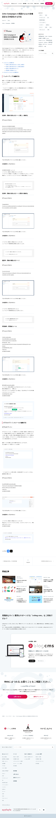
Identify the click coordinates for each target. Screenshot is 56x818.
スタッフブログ (30, 3)
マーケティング (42, 17)
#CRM (43, 38)
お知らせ (47, 24)
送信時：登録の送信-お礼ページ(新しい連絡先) (15, 64)
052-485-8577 (17, 810)
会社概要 (3, 763)
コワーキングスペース (39, 761)
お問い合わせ (49, 3)
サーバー (40, 27)
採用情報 (42, 3)
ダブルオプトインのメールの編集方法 (11, 72)
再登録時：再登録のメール (11, 70)
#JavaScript (49, 40)
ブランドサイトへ (41, 660)
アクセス (3, 765)
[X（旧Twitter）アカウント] (40, 810)
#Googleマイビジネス (42, 40)
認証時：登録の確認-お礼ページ (12, 68)
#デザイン (41, 46)
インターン (41, 24)
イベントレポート (42, 22)
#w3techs (46, 42)
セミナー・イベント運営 (17, 763)
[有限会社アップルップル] (6, 3)
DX (48, 17)
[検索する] (53, 53)
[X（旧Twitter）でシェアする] (11, 551)
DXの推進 (15, 765)
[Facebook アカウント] (43, 810)
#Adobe (46, 36)
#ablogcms (41, 36)
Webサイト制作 (16, 756)
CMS (46, 27)
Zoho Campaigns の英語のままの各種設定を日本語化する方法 (27, 716)
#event (47, 38)
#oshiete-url (41, 42)
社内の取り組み (5, 782)
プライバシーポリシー (6, 804)
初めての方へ (36, 3)
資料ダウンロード (38, 696)
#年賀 (45, 46)
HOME (3, 716)
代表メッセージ (5, 761)
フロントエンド (42, 29)
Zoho (9, 20)
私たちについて (14, 3)
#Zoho (3, 23)
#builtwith (50, 36)
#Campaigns (8, 23)
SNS (48, 29)
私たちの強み (4, 756)
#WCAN (50, 42)
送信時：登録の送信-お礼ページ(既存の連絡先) (15, 66)
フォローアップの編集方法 (9, 62)
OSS (46, 15)
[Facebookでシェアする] (8, 551)
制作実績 (24, 3)
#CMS (40, 38)
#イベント (45, 44)
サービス (20, 3)
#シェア (50, 44)
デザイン (40, 15)
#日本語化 (13, 23)
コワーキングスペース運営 (18, 761)
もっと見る (32, 660)
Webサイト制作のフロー (28, 756)
